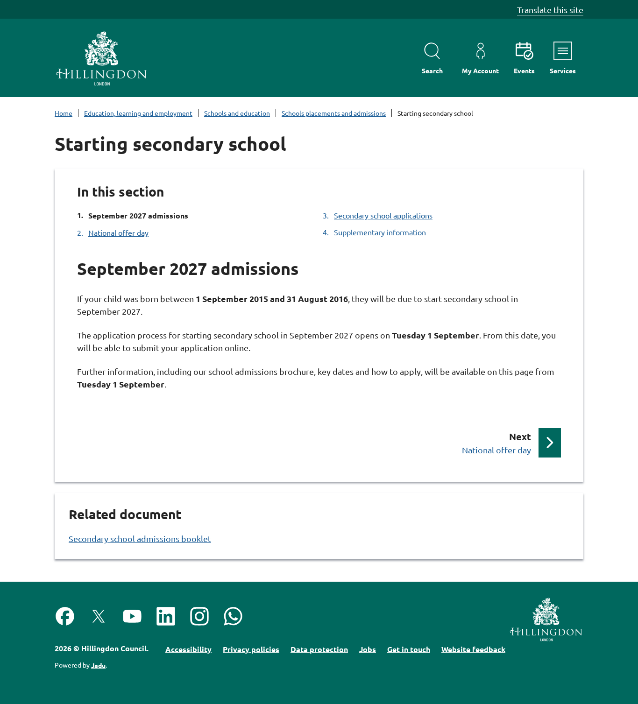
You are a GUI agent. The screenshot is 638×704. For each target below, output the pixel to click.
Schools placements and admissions (334, 113)
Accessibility (188, 649)
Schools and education (237, 113)
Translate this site (550, 9)
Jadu (98, 665)
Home (63, 113)
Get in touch (408, 649)
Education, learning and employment (138, 113)
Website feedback (473, 649)
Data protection (319, 649)
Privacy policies (251, 649)
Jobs (367, 649)
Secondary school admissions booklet (140, 538)
